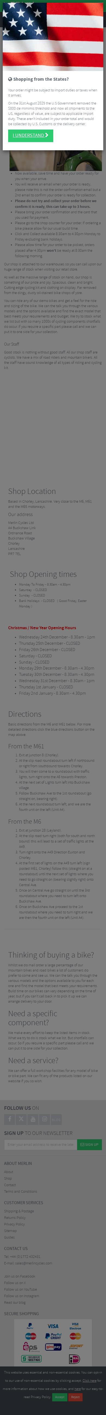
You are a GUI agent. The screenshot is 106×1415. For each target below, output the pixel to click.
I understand (29, 135)
